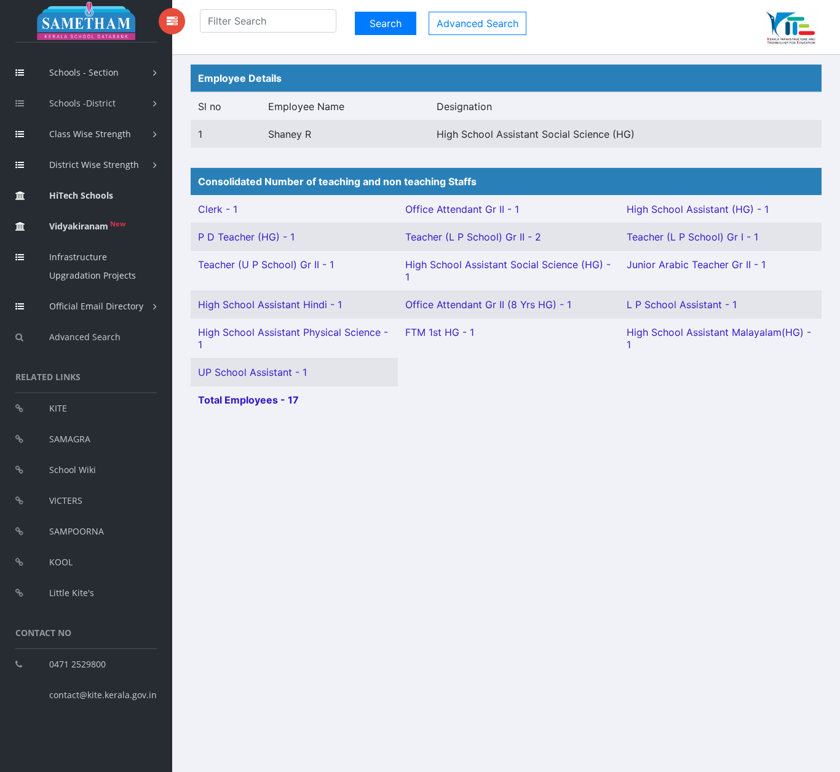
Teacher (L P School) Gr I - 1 (692, 237)
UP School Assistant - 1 (252, 372)
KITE (58, 408)
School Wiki (72, 470)
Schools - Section (84, 72)
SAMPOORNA (76, 531)
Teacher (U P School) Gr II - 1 (266, 264)
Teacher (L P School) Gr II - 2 (473, 237)
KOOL (61, 562)
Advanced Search (85, 337)
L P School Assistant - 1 (682, 304)
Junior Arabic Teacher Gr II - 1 (696, 264)
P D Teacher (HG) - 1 (246, 237)
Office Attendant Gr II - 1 (462, 209)
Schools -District (82, 103)
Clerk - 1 (217, 209)
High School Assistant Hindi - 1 (270, 304)
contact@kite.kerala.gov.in (103, 695)
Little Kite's (71, 593)
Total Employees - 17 (248, 400)
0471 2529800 (77, 664)
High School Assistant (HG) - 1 (698, 209)
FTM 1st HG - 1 (439, 332)
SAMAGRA (69, 439)
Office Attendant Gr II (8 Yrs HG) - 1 (488, 304)
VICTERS (65, 500)
